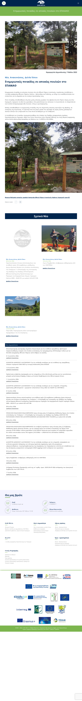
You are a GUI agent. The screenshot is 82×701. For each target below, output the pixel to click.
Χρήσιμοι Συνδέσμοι (10, 554)
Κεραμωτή (61, 197)
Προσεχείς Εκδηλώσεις (39, 532)
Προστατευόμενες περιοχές (62, 529)
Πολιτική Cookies (9, 563)
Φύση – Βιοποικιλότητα (61, 527)
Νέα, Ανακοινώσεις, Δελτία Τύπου (42, 527)
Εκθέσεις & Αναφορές (39, 529)
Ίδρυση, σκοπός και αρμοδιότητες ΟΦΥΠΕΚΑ (16, 529)
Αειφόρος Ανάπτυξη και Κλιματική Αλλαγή (66, 530)
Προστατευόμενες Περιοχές (62, 543)
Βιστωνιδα (31, 197)
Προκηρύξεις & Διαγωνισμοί (41, 530)
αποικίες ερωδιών (22, 197)
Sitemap (7, 556)
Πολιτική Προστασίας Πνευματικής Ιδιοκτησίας (17, 559)
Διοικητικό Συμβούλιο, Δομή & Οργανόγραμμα (17, 530)
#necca (7, 197)
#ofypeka (13, 197)
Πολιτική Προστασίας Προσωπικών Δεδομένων (17, 561)
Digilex (55, 627)
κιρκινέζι (67, 197)
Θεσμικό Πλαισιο (9, 527)
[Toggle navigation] (78, 3)
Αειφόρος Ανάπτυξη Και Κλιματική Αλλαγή (66, 545)
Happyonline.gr (63, 627)
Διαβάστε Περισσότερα (12, 281)
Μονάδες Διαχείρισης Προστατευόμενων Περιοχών (18, 541)
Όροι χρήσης (8, 558)
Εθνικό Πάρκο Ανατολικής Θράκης (46, 197)
